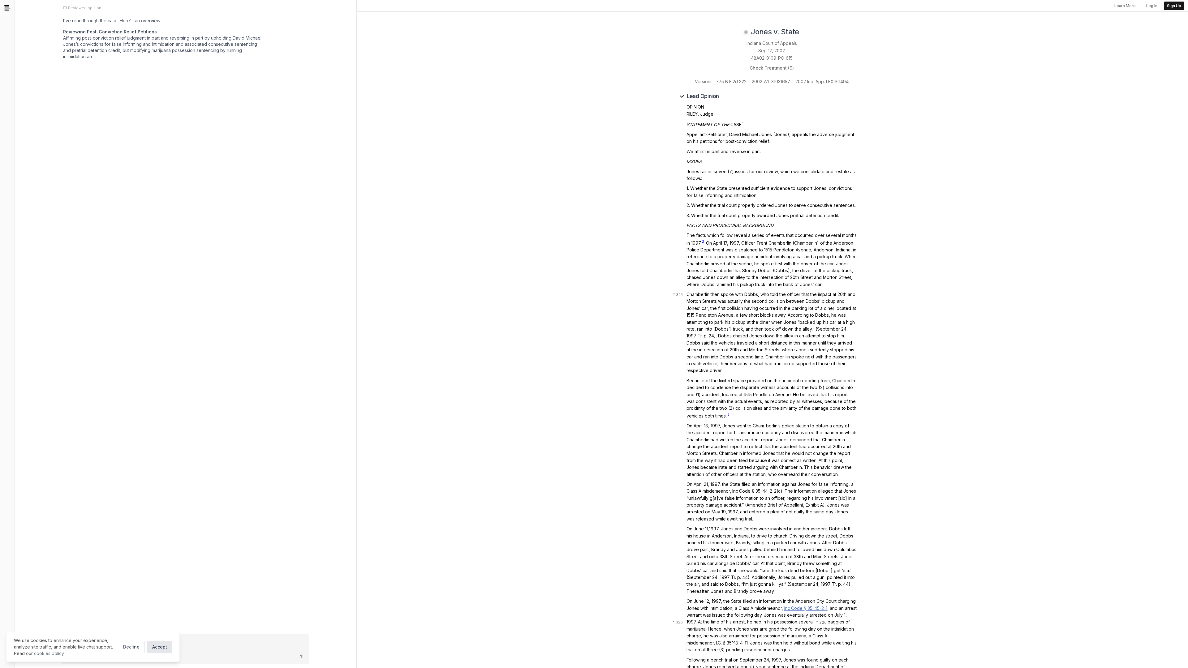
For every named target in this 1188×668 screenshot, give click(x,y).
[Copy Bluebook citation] (805, 32)
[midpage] (7, 8)
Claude (81, 81)
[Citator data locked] (746, 32)
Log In (1151, 5)
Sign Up (1174, 5)
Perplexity (151, 81)
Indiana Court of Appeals (772, 43)
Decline (131, 646)
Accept (159, 646)
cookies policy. (49, 653)
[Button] (301, 656)
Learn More (1125, 5)
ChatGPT (115, 81)
